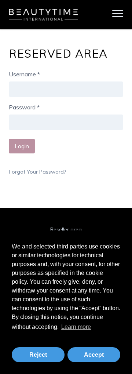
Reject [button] (38, 355)
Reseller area (66, 229)
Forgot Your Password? (37, 171)
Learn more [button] (76, 327)
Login (22, 146)
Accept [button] (94, 355)
